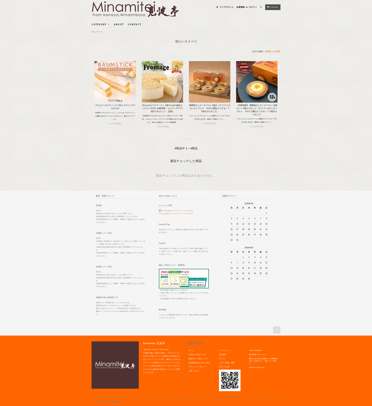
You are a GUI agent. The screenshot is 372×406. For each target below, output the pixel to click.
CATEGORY (99, 24)
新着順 (277, 51)
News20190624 (255, 350)
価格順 (268, 51)
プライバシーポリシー (197, 367)
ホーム (191, 350)
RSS (221, 367)
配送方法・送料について (198, 358)
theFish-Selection (256, 367)
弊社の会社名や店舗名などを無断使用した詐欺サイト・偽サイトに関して (263, 361)
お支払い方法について (197, 354)
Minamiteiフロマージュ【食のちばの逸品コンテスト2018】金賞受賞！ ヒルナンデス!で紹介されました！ (162, 108)
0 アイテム (274, 7)
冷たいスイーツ (97, 32)
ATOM (227, 367)
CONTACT (135, 24)
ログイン (253, 7)
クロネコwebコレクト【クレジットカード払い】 (176, 213)
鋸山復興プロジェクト (258, 354)
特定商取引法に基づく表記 (199, 363)
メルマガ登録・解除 (227, 363)
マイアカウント (227, 7)
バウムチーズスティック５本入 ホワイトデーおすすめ (115, 106)
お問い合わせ (194, 371)
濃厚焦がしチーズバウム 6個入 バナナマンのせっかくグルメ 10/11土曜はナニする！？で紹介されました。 (209, 108)
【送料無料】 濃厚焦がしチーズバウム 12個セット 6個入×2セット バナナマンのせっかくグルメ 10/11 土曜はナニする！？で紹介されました (257, 110)
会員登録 (240, 7)
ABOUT (119, 24)
